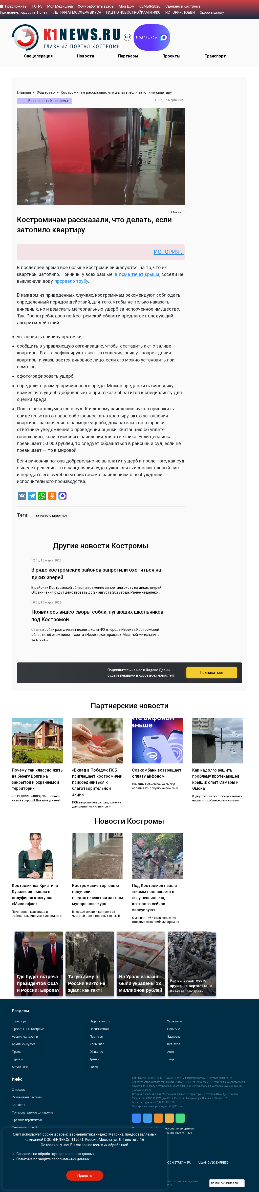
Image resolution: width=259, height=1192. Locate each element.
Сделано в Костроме (183, 6)
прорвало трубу (71, 281)
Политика (174, 1029)
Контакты (18, 1105)
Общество (46, 92)
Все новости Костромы (48, 101)
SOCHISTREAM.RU (178, 1162)
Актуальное (20, 1067)
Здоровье (173, 1036)
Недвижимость (100, 1021)
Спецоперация (38, 56)
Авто (170, 1052)
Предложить (16, 6)
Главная (24, 92)
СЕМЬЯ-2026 (149, 6)
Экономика (175, 1021)
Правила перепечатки (27, 1120)
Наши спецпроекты (25, 1036)
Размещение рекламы (27, 1097)
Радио (94, 1067)
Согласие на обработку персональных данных (55, 1154)
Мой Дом (126, 6)
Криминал (97, 1044)
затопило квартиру (51, 515)
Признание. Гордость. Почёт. (24, 12)
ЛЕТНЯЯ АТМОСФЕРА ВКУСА (77, 12)
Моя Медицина (60, 6)
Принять (84, 1175)
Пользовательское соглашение (32, 1112)
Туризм (17, 1059)
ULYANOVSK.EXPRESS (213, 1162)
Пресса (16, 1052)
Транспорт (215, 56)
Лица (170, 1059)
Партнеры (128, 56)
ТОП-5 (37, 6)
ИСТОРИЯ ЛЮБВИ (180, 12)
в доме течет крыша (137, 274)
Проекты (171, 56)
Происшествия (100, 1029)
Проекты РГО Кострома (28, 1029)
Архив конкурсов (24, 1044)
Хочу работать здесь (96, 6)
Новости (85, 56)
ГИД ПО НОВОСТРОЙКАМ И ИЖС (133, 12)
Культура (173, 1044)
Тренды (95, 1059)
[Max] (62, 496)
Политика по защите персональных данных (53, 1159)
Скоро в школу (212, 12)
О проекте (18, 1090)
